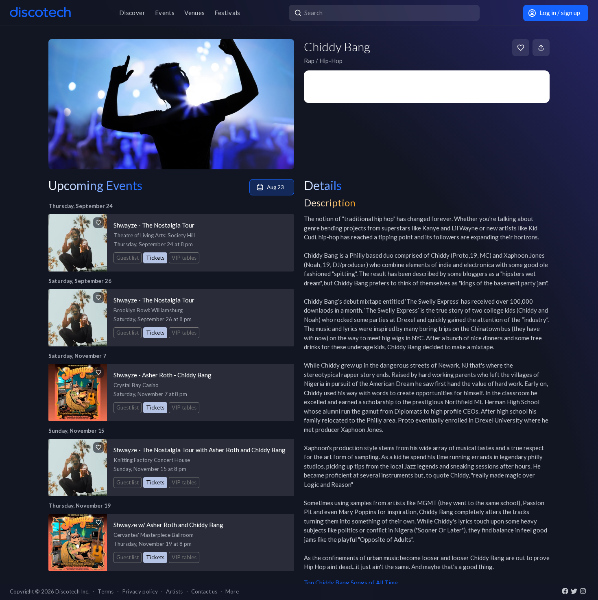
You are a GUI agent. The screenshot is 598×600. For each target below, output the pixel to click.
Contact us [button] (204, 591)
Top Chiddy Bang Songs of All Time (351, 582)
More (232, 591)
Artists (174, 591)
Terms (106, 591)
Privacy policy (140, 591)
